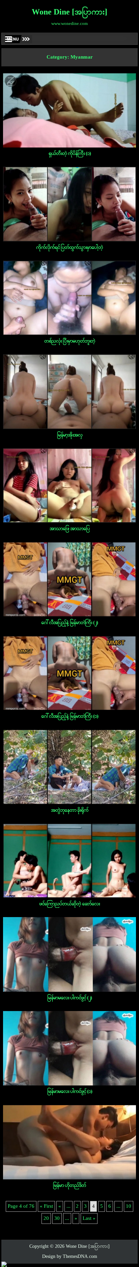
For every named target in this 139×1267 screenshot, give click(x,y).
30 (57, 1218)
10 (128, 1206)
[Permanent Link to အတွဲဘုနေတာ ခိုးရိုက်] (69, 766)
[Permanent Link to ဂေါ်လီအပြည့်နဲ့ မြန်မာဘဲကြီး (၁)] (69, 673)
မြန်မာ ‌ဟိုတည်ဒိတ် (69, 1185)
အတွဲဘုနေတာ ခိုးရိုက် (69, 810)
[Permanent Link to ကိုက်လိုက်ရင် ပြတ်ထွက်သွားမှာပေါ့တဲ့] (69, 204)
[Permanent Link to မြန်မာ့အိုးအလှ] (69, 391)
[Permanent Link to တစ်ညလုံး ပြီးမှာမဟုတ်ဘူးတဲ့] (69, 298)
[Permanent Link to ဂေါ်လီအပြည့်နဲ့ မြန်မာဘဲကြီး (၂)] (69, 579)
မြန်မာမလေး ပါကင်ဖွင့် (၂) (69, 998)
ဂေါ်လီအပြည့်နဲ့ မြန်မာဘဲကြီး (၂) (69, 622)
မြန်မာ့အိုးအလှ (69, 435)
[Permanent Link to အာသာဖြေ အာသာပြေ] (69, 485)
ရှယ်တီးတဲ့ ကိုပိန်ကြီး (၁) (70, 153)
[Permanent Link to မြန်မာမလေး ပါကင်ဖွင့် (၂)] (69, 954)
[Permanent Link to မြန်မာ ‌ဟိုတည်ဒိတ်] (69, 1142)
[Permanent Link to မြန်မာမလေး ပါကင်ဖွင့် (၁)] (69, 1048)
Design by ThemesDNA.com (69, 1256)
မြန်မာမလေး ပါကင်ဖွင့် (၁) (69, 1091)
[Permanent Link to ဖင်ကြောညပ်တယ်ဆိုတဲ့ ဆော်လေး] (69, 860)
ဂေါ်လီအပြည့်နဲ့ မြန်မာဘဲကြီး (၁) (69, 716)
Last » (89, 1218)
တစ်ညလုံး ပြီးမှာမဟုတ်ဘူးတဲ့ (69, 341)
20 (46, 1218)
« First (46, 1206)
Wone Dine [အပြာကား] (69, 12)
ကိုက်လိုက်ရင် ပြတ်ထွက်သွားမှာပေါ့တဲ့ (69, 247)
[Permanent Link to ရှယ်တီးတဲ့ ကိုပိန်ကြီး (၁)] (69, 110)
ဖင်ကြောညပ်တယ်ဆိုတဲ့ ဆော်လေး (69, 904)
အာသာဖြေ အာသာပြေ (70, 528)
